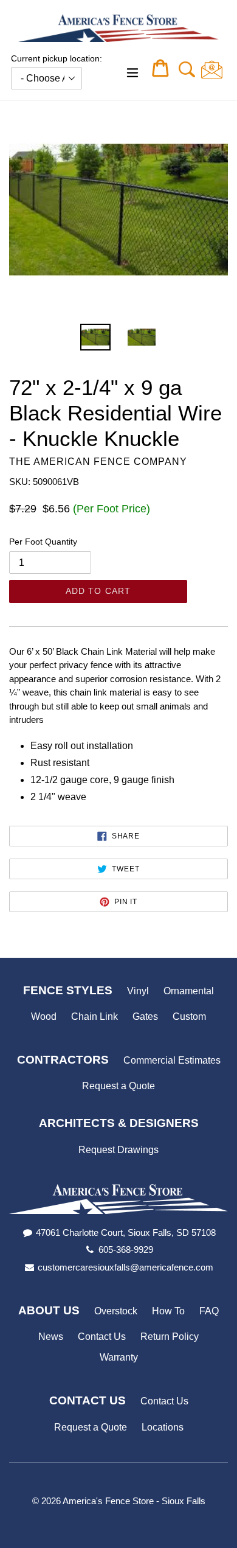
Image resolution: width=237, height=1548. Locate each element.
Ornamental (188, 991)
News (50, 1336)
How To (168, 1311)
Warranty (119, 1357)
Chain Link (94, 1016)
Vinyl (138, 991)
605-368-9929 (125, 1249)
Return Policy (169, 1336)
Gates (145, 1016)
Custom (189, 1016)
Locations (163, 1427)
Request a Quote (118, 1086)
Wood (44, 1016)
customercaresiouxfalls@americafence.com (125, 1267)
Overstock (115, 1311)
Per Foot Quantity (43, 541)
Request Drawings (118, 1150)
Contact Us (102, 1336)
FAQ (209, 1311)
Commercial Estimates (172, 1060)
